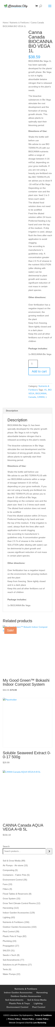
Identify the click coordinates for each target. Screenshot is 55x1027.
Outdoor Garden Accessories (26, 996)
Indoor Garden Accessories (18, 992)
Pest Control (38, 1007)
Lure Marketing (39, 1023)
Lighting (38, 1003)
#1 (45, 390)
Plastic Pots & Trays (19, 1003)
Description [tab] (12, 410)
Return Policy (28, 1019)
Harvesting (42, 992)
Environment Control (17, 1007)
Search (6, 846)
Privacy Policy (14, 1019)
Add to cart (39, 371)
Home (5, 22)
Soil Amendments (14, 1000)
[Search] (49, 851)
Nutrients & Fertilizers (19, 22)
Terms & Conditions (43, 1015)
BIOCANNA (40, 393)
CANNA (41, 397)
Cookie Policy (42, 1019)
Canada (32, 397)
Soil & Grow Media (36, 1000)
